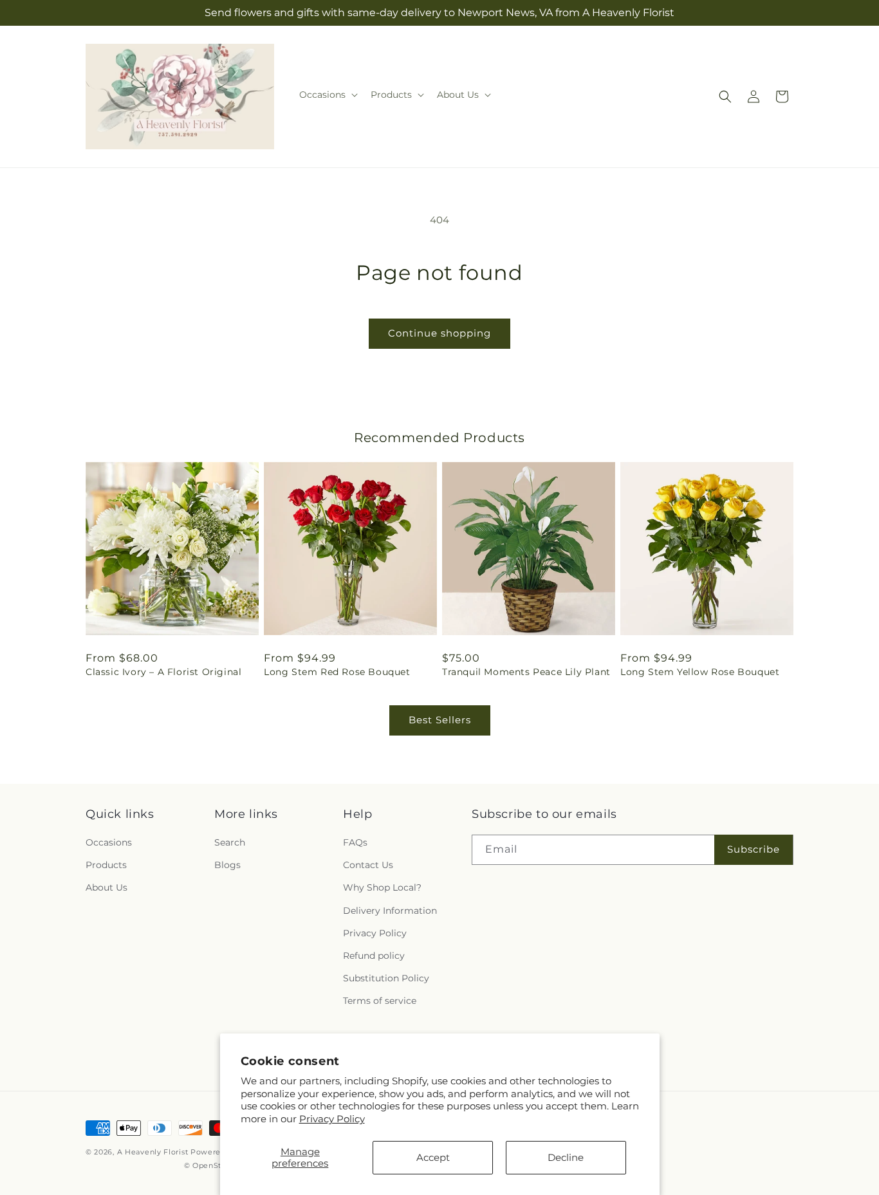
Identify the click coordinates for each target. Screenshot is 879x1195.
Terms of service (379, 1000)
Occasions (109, 842)
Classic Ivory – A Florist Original (163, 672)
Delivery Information (390, 910)
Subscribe (753, 849)
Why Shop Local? (382, 887)
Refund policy (374, 955)
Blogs (227, 865)
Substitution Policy (386, 978)
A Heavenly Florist (153, 1151)
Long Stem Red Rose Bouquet (337, 672)
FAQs (355, 842)
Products (106, 865)
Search (229, 842)
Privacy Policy (332, 1119)
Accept (433, 1157)
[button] (327, 94)
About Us (106, 887)
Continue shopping (439, 333)
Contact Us (368, 865)
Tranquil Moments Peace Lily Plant (526, 672)
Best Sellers (440, 720)
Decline (566, 1157)
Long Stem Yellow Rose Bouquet (699, 672)
